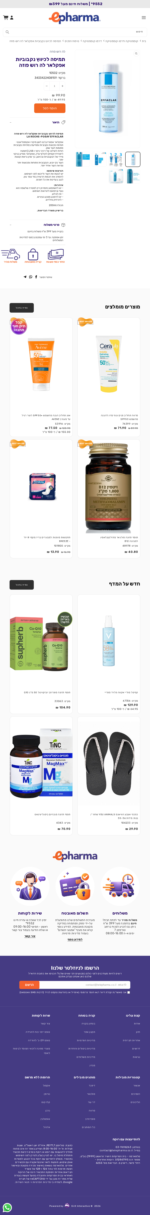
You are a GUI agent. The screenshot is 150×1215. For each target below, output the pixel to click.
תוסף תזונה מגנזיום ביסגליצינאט (53, 814)
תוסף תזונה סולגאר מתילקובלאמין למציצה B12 (119, 539)
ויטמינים (135, 1093)
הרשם (29, 984)
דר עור (91, 1102)
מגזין (92, 1065)
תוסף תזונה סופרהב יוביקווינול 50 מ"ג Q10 (47, 692)
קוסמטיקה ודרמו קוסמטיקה (121, 41)
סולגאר (91, 1093)
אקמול (46, 1085)
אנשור (136, 1085)
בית (144, 41)
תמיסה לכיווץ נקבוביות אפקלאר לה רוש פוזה (35, 41)
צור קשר (45, 1023)
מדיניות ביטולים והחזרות (81, 1048)
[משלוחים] (120, 886)
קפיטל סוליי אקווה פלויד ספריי (121, 692)
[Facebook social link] (36, 277)
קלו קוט (45, 1102)
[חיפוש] (7, 32)
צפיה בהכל (22, 307)
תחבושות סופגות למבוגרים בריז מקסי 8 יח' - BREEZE (47, 539)
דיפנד (92, 1085)
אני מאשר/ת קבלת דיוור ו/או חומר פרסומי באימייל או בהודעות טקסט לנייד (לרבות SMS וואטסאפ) (73, 992)
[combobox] (75, 32)
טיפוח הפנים (72, 41)
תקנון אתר (89, 1031)
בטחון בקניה (88, 1023)
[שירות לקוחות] (30, 886)
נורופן (47, 1093)
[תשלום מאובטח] (75, 886)
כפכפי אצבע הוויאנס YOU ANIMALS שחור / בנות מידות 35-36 (114, 816)
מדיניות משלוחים (86, 1056)
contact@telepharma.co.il (116, 1150)
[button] (143, 17)
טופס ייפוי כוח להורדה (38, 1031)
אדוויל (46, 1127)
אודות (137, 1023)
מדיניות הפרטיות (86, 1040)
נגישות (136, 1056)
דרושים (136, 1048)
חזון (138, 1031)
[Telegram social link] (25, 277)
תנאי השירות (22, 1182)
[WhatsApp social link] (30, 277)
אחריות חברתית (131, 1040)
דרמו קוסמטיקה (92, 41)
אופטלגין (45, 1118)
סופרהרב (90, 1118)
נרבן (47, 1110)
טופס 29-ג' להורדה (39, 1040)
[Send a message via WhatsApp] (7, 1207)
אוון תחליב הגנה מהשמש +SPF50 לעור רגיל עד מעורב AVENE (46, 417)
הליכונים (135, 1102)
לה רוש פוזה (57, 51)
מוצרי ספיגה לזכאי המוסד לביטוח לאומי (31, 1050)
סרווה (92, 1110)
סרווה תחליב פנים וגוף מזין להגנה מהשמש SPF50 (119, 417)
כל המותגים (88, 1127)
